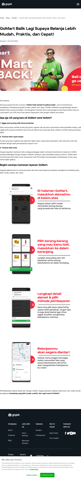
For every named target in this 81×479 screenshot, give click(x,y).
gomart (14, 18)
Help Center (53, 433)
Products (11, 435)
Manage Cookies (32, 475)
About (10, 430)
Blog (7, 18)
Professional (40, 435)
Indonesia (40, 456)
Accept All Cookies (47, 475)
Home (2, 18)
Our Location (54, 438)
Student (39, 430)
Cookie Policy (34, 469)
